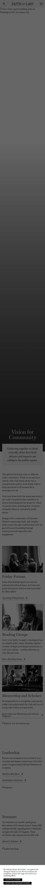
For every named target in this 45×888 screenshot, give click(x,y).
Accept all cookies (13, 879)
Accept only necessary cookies (18, 883)
